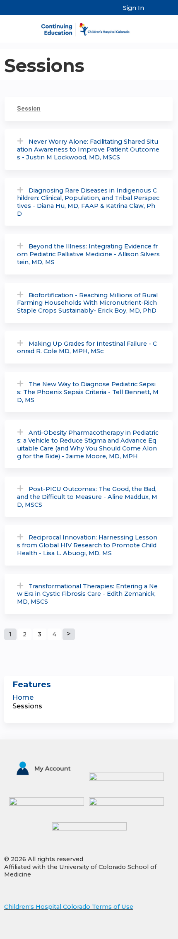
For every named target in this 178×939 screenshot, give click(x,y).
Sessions (27, 706)
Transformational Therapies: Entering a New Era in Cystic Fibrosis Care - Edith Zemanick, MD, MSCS (87, 594)
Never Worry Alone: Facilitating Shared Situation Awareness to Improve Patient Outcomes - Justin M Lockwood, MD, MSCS (88, 149)
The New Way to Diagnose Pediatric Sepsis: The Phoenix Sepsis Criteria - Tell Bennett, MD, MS (88, 391)
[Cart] (153, 12)
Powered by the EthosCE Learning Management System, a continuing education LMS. (144, 933)
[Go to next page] (69, 634)
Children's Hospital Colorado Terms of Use (68, 906)
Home (23, 697)
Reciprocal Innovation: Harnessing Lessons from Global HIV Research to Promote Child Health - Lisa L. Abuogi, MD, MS (87, 545)
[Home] (89, 27)
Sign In (133, 8)
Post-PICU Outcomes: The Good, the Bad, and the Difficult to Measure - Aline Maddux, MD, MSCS (87, 496)
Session (29, 108)
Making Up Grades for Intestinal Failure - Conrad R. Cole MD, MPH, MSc (87, 347)
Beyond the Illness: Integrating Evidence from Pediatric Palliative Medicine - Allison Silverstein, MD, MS (88, 254)
